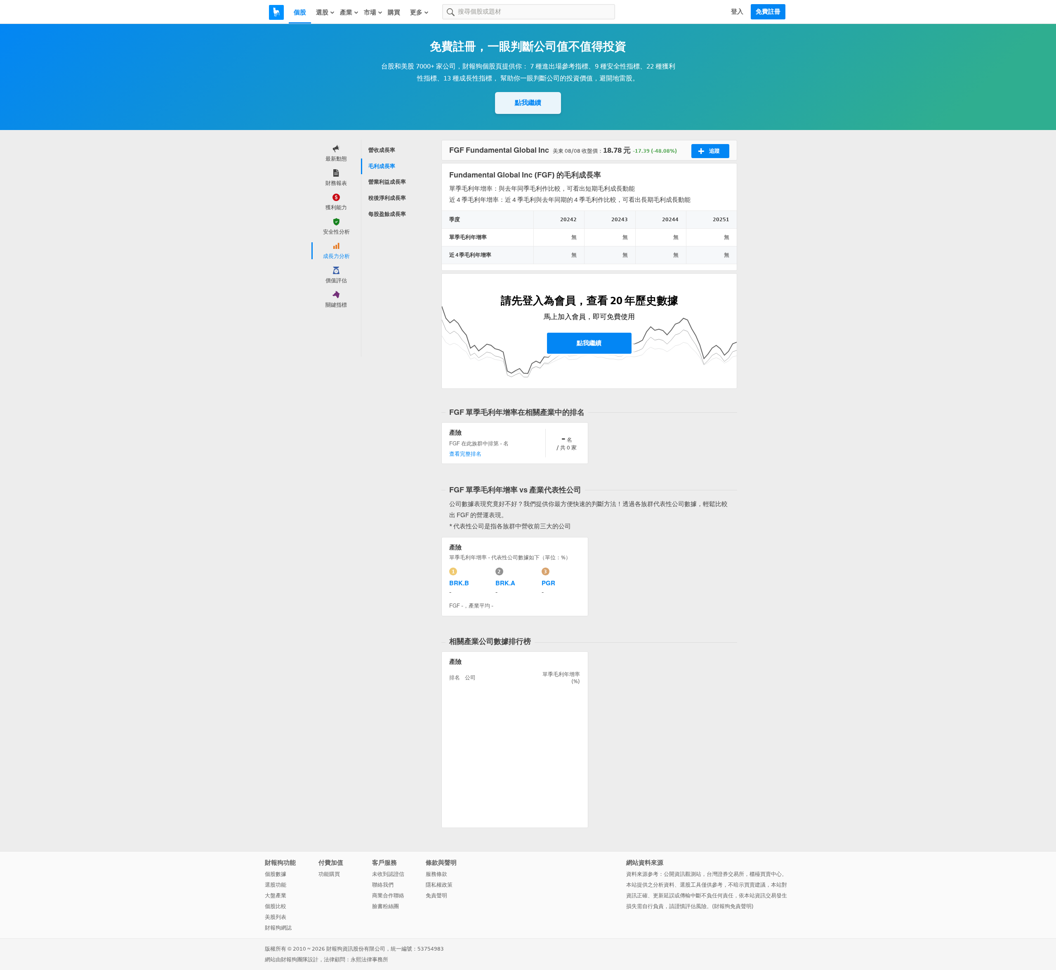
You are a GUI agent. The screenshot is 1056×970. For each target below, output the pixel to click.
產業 (346, 12)
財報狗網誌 (278, 928)
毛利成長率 (381, 166)
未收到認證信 (388, 874)
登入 (737, 11)
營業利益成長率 (387, 182)
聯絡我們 (383, 885)
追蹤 (714, 151)
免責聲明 (436, 895)
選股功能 (275, 885)
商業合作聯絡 (388, 895)
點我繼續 (528, 102)
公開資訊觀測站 (682, 874)
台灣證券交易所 (725, 874)
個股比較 (275, 906)
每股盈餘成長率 (387, 214)
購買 (394, 12)
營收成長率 (381, 150)
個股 (300, 12)
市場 (370, 12)
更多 (416, 12)
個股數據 (275, 874)
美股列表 (275, 917)
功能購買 (329, 874)
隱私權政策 (439, 885)
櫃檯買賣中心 (766, 874)
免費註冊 (768, 11)
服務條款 (436, 874)
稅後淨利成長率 (387, 198)
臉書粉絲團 (385, 906)
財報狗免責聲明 (733, 906)
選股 (322, 12)
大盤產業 (275, 895)
